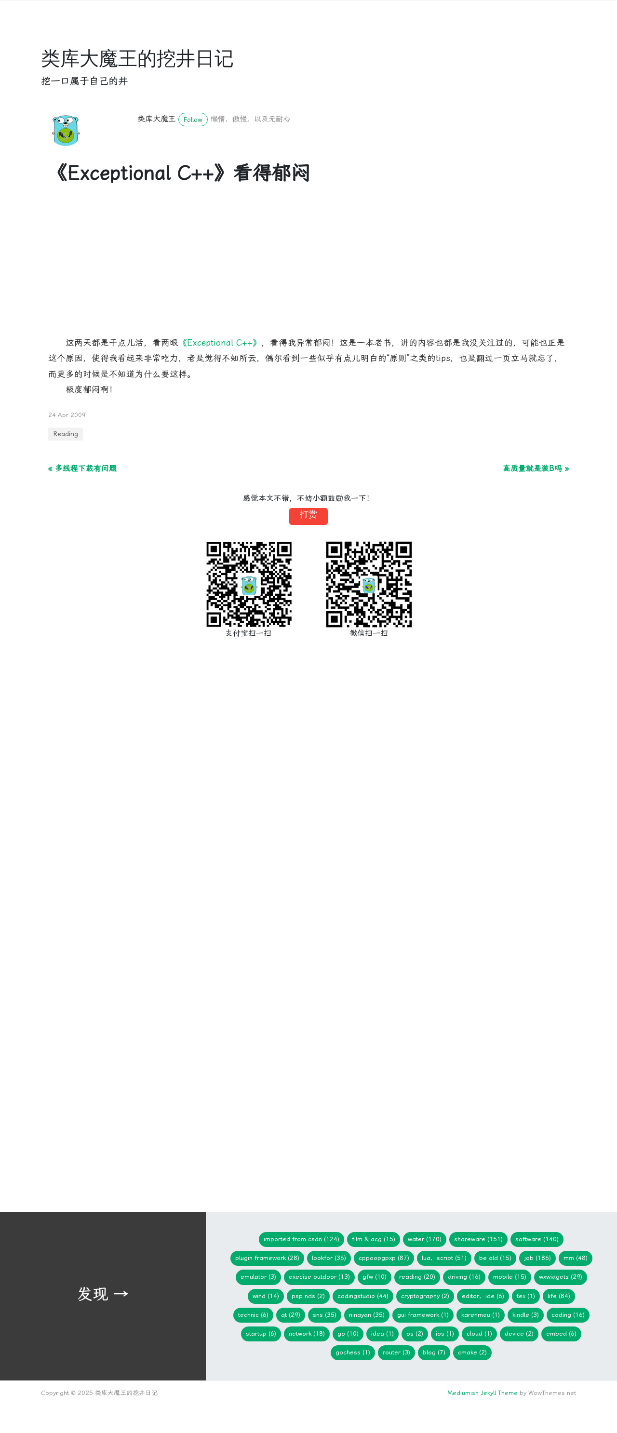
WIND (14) (266, 1295)
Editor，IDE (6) (483, 1295)
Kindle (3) (525, 1314)
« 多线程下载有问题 (82, 468)
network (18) (307, 1333)
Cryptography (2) (425, 1295)
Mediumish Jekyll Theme (482, 1392)
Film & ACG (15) (373, 1239)
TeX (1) (526, 1295)
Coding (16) (568, 1314)
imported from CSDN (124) (301, 1239)
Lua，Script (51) (444, 1257)
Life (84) (559, 1295)
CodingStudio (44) (363, 1295)
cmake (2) (472, 1352)
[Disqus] (308, 804)
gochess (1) (352, 1352)
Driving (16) (464, 1276)
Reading (65, 434)
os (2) (414, 1333)
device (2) (519, 1333)
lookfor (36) (329, 1257)
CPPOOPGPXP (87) (384, 1257)
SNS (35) (324, 1314)
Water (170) (425, 1239)
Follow (193, 119)
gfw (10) (374, 1276)
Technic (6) (253, 1314)
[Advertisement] (308, 267)
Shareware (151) (478, 1239)
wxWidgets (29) (560, 1276)
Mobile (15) (509, 1276)
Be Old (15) (495, 1257)
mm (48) (575, 1257)
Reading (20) (417, 1276)
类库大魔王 (156, 118)
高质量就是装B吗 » (536, 468)
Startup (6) (261, 1333)
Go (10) (348, 1333)
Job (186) (537, 1257)
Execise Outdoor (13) (319, 1276)
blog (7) (434, 1352)
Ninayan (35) (367, 1314)
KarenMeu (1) (480, 1314)
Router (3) (396, 1352)
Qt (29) (290, 1314)
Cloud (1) (479, 1333)
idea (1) (382, 1333)
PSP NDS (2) (308, 1295)
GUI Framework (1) (423, 1314)
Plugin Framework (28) (267, 1257)
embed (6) (561, 1333)
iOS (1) (445, 1333)
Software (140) (537, 1239)
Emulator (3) (258, 1276)
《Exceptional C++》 (219, 343)
